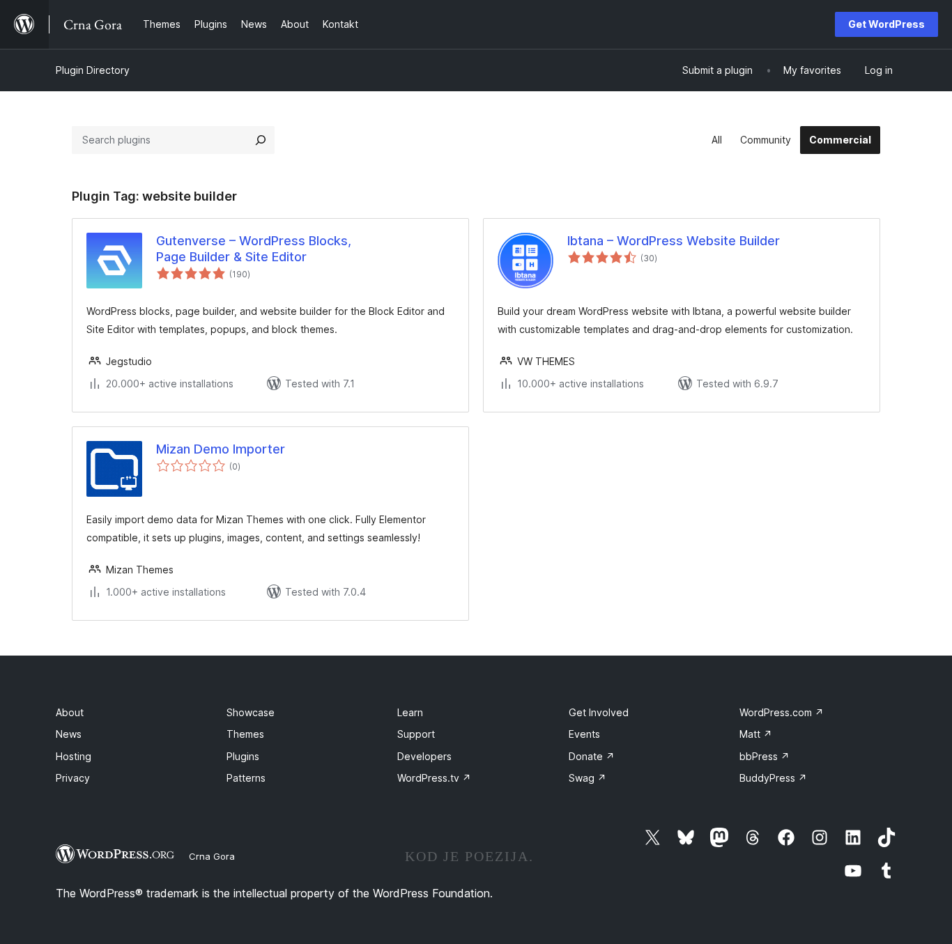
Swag (587, 778)
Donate (592, 756)
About (70, 712)
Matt (755, 734)
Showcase (251, 712)
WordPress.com (781, 712)
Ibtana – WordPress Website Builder (673, 240)
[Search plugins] (261, 140)
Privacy (73, 778)
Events (584, 734)
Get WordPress (886, 24)
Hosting (73, 756)
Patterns (246, 778)
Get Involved (599, 712)
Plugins (243, 756)
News (69, 734)
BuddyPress (773, 778)
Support (416, 734)
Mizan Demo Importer (220, 449)
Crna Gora (212, 856)
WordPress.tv (434, 778)
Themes (245, 734)
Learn (410, 712)
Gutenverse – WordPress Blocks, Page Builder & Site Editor (253, 248)
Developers (424, 756)
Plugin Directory (93, 70)
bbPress (764, 756)
